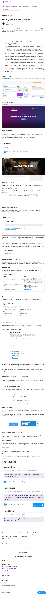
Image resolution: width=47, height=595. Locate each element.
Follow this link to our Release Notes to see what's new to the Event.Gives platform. (20, 538)
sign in (6, 585)
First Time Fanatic (34, 6)
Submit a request (28, 556)
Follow (42, 23)
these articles (25, 438)
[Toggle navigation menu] (42, 2)
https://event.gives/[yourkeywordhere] (27, 199)
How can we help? (5, 6)
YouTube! (25, 536)
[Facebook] (2, 543)
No (26, 550)
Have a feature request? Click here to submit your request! (14, 541)
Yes (20, 550)
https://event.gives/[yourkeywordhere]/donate (16, 201)
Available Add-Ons (6, 570)
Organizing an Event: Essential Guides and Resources (20, 6)
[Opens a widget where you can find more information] (41, 592)
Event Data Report (6, 575)
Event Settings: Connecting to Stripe (10, 566)
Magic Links (4, 573)
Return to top (5, 560)
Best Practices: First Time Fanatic (9, 568)
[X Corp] (4, 543)
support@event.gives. (30, 534)
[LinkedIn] (6, 543)
